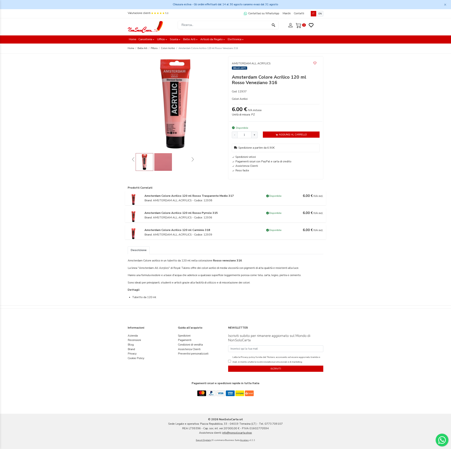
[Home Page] (145, 27)
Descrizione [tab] (139, 250)
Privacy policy (247, 357)
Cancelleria (145, 39)
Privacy (132, 354)
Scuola (174, 39)
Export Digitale (203, 440)
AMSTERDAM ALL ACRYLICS (251, 63)
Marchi (287, 13)
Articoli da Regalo (211, 39)
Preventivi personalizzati (193, 354)
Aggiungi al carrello (292, 134)
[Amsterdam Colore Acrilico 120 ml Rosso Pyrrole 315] (133, 216)
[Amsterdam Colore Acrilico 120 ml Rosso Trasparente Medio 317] (133, 199)
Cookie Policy (136, 358)
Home (132, 39)
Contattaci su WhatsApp (263, 13)
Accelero (244, 440)
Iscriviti (276, 368)
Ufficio (161, 39)
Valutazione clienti (139, 13)
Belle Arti (189, 39)
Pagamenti (184, 340)
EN (320, 13)
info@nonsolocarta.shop (237, 433)
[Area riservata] (291, 25)
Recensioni (134, 340)
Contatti (299, 13)
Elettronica (234, 39)
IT (313, 13)
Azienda (133, 336)
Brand (131, 349)
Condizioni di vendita (190, 345)
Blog (131, 345)
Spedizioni (184, 336)
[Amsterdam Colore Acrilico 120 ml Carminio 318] (133, 234)
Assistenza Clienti (189, 349)
